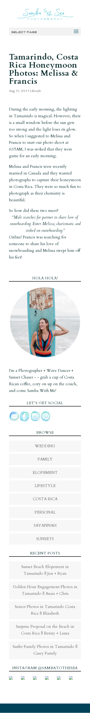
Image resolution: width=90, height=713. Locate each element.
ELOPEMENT (45, 472)
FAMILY (45, 459)
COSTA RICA (45, 499)
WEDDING (45, 446)
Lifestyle (35, 91)
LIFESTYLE (45, 485)
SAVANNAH (45, 525)
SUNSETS (45, 539)
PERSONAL (45, 512)
